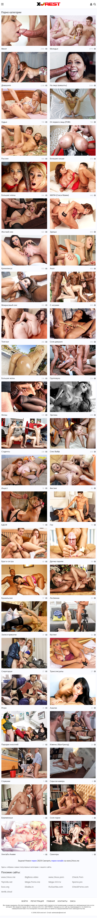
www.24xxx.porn (56, 877)
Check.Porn (77, 877)
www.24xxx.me (8, 877)
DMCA (72, 901)
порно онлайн (57, 861)
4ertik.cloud (6, 892)
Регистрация (37, 901)
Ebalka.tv (29, 887)
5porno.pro (77, 882)
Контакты (62, 901)
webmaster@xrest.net (59, 913)
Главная (51, 901)
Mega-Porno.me (32, 882)
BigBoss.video (31, 877)
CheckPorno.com (80, 887)
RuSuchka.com (55, 887)
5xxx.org (5, 887)
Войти (25, 901)
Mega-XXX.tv (54, 882)
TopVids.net (6, 882)
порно (34, 861)
